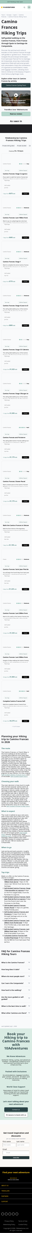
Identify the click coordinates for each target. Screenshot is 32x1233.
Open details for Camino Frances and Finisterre (16, 438)
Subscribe (16, 1157)
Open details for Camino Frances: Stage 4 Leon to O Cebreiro (16, 306)
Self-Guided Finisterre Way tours (18, 806)
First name (7, 1141)
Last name (20, 1141)
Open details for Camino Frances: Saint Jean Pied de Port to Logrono (16, 570)
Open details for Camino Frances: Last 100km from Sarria (16, 218)
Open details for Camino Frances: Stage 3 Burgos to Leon (16, 394)
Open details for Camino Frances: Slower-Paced (16, 482)
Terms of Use (22, 1221)
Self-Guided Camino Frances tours (13, 775)
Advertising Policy (9, 1224)
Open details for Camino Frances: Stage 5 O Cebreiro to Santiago (16, 350)
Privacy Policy (9, 1221)
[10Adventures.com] (8, 7)
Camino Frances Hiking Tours (17, 17)
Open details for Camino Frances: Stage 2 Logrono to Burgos (16, 174)
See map (7, 170)
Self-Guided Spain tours (19, 776)
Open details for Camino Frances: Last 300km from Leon (16, 658)
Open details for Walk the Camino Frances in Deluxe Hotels (16, 526)
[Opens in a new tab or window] (2, 1214)
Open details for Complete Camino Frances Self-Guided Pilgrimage (16, 702)
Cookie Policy (22, 1224)
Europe (9, 15)
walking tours (6, 836)
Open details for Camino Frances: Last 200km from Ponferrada (16, 614)
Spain (15, 15)
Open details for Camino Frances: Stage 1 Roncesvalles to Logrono (16, 262)
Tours (3, 15)
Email (5, 1149)
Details (25, 193)
